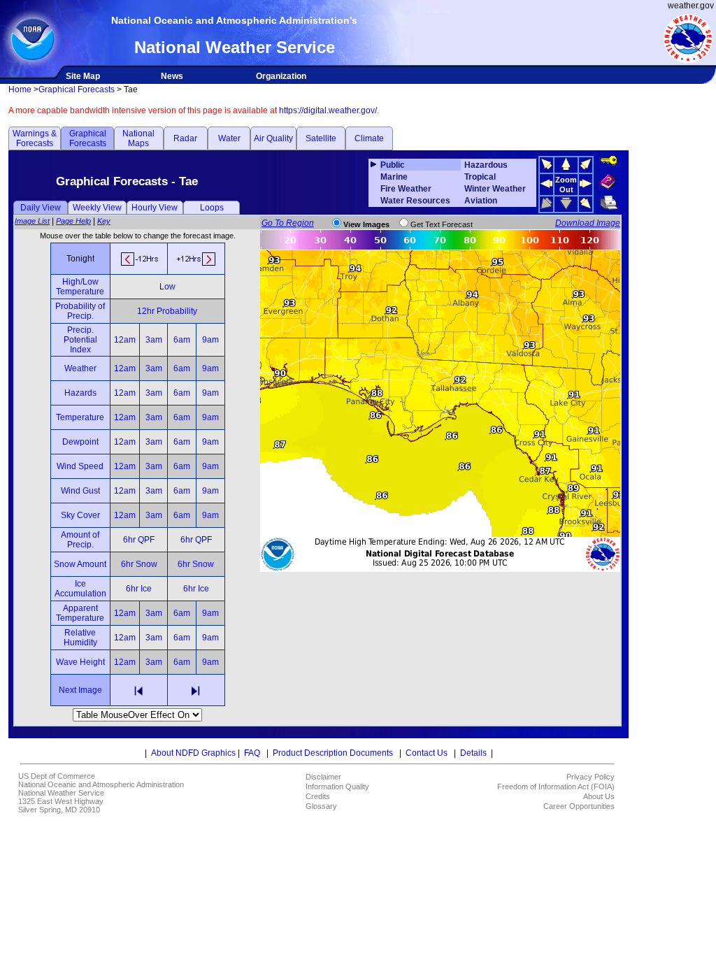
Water (229, 138)
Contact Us (427, 753)
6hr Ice (139, 589)
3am (153, 340)
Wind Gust (80, 491)
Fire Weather (405, 189)
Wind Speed (80, 466)
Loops (212, 208)
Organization (281, 76)
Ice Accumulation (80, 588)
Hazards (80, 393)
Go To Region (288, 223)
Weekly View (97, 208)
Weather (80, 368)
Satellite (321, 138)
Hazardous (486, 165)
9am (210, 340)
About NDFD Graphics (193, 753)
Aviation (480, 201)
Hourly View (154, 208)
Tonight (80, 259)
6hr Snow (139, 564)
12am (125, 340)
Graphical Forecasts (76, 89)
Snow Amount (80, 564)
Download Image (587, 223)
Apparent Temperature (80, 613)
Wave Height (80, 662)
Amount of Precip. (80, 540)
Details (473, 753)
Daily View (40, 208)
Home (19, 89)
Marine (394, 177)
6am (181, 340)
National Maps (138, 138)
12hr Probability (167, 311)
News (172, 76)
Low (167, 287)
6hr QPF (139, 540)
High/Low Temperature (80, 286)
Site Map (83, 76)
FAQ (252, 753)
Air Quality (273, 138)
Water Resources (415, 201)
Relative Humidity (80, 637)
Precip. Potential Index (80, 339)
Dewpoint (80, 442)
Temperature (80, 417)
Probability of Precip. (80, 311)
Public (392, 165)
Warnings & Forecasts (35, 138)
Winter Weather (495, 189)
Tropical (480, 177)
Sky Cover (80, 515)
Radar (185, 138)
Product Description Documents (333, 753)
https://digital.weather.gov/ (328, 110)
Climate (369, 138)
